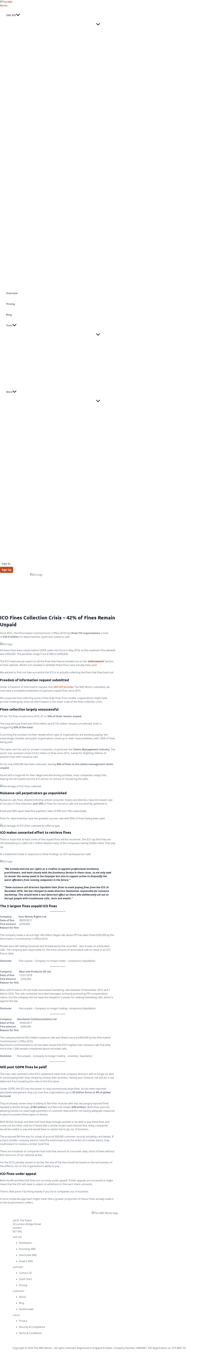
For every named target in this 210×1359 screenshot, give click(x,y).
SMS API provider (63, 687)
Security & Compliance (32, 1327)
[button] (18, 15)
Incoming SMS (27, 1249)
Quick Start (25, 1279)
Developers (25, 1242)
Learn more (19, 75)
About (22, 1297)
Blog (21, 1303)
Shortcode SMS (28, 1255)
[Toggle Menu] (97, 24)
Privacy (23, 1320)
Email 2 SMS (26, 1261)
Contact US (25, 1273)
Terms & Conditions (30, 1333)
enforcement (96, 661)
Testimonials (26, 1309)
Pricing (23, 1285)
